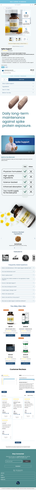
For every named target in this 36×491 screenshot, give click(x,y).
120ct (3, 67)
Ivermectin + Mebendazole (25, 329)
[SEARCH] (30, 5)
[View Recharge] (10, 346)
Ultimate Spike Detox (10, 329)
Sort (25, 395)
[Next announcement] (35, 1)
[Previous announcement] (0, 1)
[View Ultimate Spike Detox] (10, 318)
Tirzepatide (25, 357)
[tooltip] (27, 382)
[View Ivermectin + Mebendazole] (25, 318)
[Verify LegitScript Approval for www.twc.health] (18, 484)
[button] (34, 5)
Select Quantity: (4, 65)
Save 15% (21, 46)
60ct (6, 67)
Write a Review (31, 392)
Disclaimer (18, 466)
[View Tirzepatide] (25, 346)
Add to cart (21, 79)
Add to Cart (10, 335)
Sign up (27, 461)
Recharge (10, 357)
